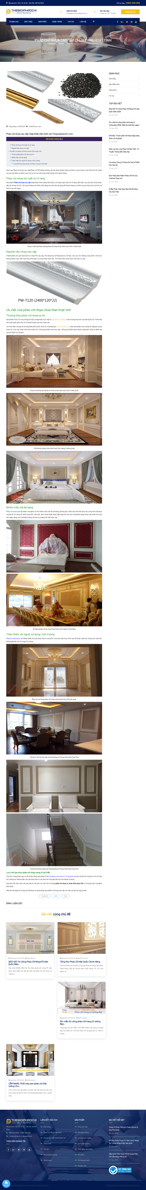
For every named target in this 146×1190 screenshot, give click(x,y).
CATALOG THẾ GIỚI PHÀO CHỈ (54, 1138)
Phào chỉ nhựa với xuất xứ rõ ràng (23, 145)
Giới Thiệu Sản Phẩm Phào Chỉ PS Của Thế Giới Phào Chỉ (123, 176)
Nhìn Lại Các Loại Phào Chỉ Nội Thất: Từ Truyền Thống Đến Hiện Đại (124, 150)
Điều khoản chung (50, 1155)
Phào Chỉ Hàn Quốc (13, 638)
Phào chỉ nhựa (11, 511)
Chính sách (48, 1160)
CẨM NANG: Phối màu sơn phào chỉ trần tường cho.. (28, 1084)
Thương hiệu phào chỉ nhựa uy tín (23, 154)
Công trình (57, 22)
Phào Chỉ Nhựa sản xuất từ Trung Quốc (59, 876)
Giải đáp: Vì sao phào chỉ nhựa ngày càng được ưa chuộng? (124, 136)
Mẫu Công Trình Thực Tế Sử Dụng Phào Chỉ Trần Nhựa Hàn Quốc (123, 1155)
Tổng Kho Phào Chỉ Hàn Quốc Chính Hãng (80, 961)
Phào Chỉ (17, 319)
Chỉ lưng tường (83, 1132)
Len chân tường (84, 1143)
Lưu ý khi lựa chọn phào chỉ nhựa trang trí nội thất (30, 164)
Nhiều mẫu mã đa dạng (19, 157)
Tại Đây (82, 259)
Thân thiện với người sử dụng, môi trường (26, 160)
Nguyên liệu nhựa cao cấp (20, 148)
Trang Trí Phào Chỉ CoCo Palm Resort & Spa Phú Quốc (123, 1128)
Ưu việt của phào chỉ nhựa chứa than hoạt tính (25, 151)
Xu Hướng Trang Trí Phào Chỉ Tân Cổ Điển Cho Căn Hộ (124, 163)
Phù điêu (81, 1155)
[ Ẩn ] (61, 139)
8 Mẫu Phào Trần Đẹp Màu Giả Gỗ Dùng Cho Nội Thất (123, 190)
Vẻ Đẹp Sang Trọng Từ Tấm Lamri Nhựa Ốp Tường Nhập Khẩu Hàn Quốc (124, 1141)
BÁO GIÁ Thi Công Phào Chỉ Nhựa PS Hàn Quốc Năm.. (28, 962)
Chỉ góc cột (82, 1166)
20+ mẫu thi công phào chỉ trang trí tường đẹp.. (80, 1022)
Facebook (44, 896)
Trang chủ (14, 22)
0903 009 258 (133, 2)
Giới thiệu (28, 22)
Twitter (56, 896)
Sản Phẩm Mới (114, 84)
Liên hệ (83, 22)
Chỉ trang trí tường (84, 1138)
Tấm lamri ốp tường (85, 1149)
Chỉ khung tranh (84, 1160)
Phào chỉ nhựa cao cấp (22, 182)
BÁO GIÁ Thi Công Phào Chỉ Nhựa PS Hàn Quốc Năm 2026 (124, 110)
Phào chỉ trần (83, 1127)
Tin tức (71, 22)
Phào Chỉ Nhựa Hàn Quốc (53, 1132)
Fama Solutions (134, 1185)
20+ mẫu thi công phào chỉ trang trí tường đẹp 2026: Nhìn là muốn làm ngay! (124, 123)
